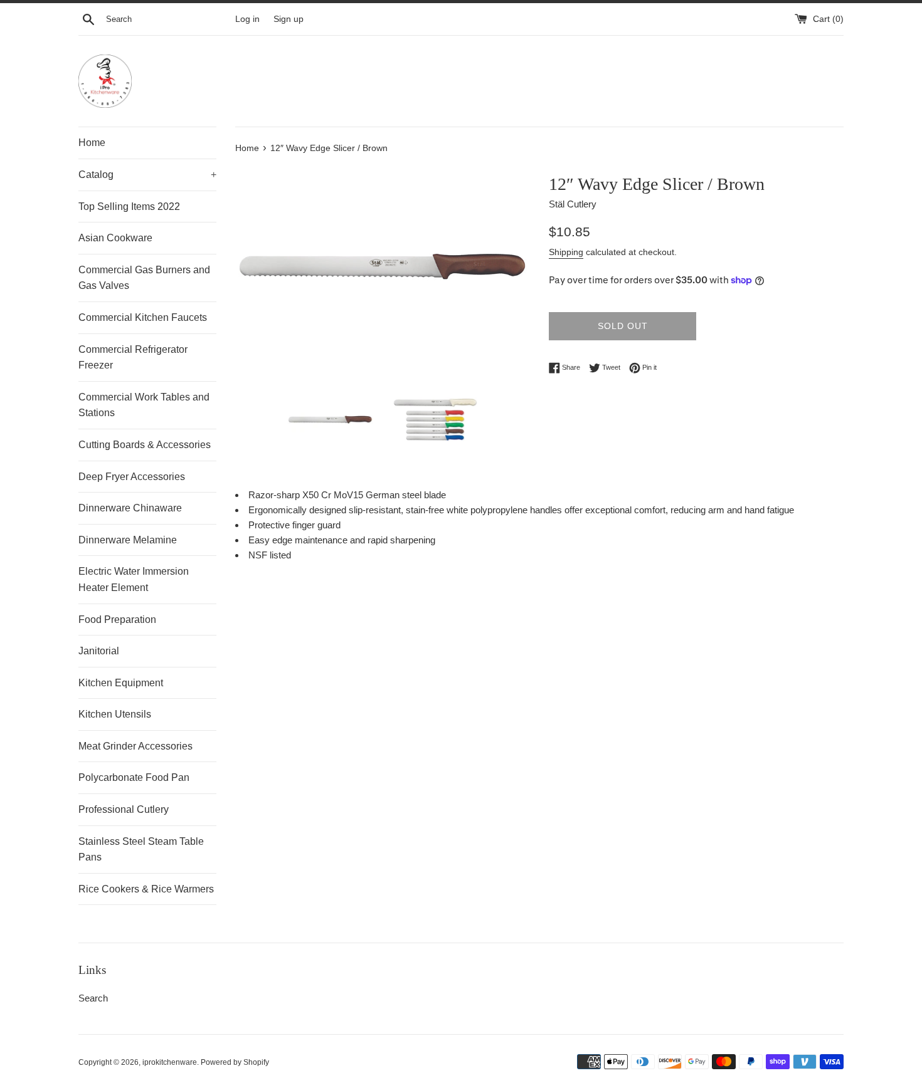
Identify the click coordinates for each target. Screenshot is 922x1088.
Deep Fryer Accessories (131, 476)
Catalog (147, 174)
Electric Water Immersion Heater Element (133, 579)
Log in (247, 19)
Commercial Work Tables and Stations (143, 405)
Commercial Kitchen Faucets (142, 317)
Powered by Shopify (235, 1062)
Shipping (566, 252)
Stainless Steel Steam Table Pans (141, 849)
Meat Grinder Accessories (135, 746)
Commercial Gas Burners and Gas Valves (144, 277)
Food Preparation (117, 619)
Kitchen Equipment (120, 682)
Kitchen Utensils (114, 714)
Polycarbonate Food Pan (133, 777)
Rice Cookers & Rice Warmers (146, 889)
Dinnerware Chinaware (130, 508)
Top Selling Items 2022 (129, 206)
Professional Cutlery (123, 809)
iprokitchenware (169, 1062)
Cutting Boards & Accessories (144, 444)
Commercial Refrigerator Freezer (133, 357)
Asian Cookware (115, 238)
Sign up (288, 19)
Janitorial (98, 651)
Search (93, 998)
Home (91, 142)
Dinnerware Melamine (127, 540)
